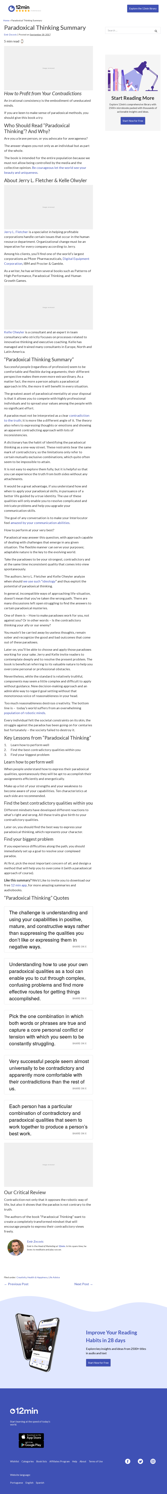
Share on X (79, 946)
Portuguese (16, 1482)
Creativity (21, 1277)
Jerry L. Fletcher (16, 232)
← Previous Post (16, 1284)
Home (6, 20)
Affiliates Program (59, 1461)
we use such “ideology (39, 581)
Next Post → (83, 1284)
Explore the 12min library (143, 8)
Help (74, 1461)
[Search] (156, 31)
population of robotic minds (24, 713)
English (29, 1482)
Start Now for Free (133, 120)
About (83, 1461)
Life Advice (54, 1277)
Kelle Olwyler (14, 332)
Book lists (41, 1461)
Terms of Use (96, 1461)
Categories (28, 1461)
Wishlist (14, 1461)
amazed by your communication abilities (40, 523)
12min (62, 1246)
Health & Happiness (37, 1277)
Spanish (40, 1482)
